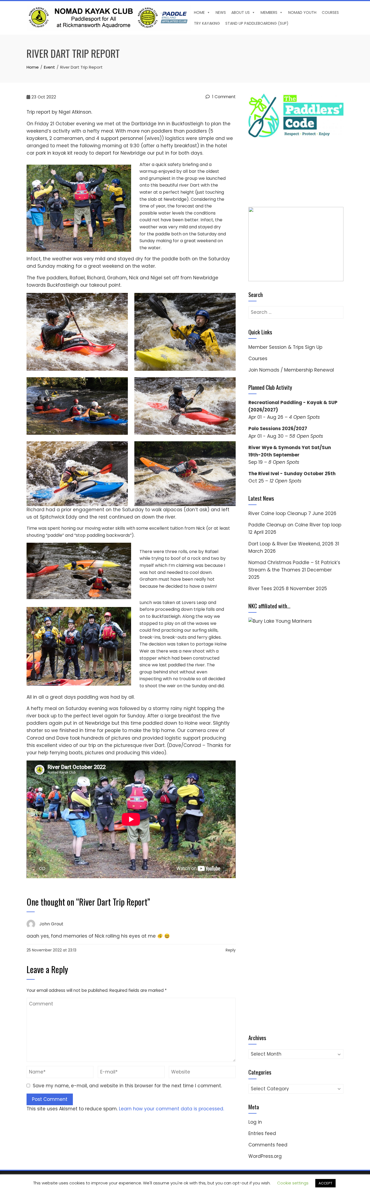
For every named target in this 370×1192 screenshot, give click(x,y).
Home (199, 12)
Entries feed (262, 1133)
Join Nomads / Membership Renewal (291, 370)
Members (269, 12)
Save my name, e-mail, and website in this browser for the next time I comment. (127, 1085)
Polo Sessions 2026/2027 (277, 428)
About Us (240, 12)
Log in (255, 1122)
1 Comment (223, 97)
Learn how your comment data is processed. (171, 1108)
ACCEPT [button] (325, 1183)
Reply (231, 950)
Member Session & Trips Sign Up (285, 347)
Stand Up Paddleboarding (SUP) (256, 23)
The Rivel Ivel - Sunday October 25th (292, 473)
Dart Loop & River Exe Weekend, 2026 (290, 544)
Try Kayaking (207, 23)
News (221, 12)
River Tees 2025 (266, 588)
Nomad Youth (302, 12)
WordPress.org (265, 1156)
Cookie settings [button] (293, 1183)
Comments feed (267, 1145)
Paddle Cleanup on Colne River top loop (294, 525)
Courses (330, 12)
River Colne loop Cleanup (277, 513)
